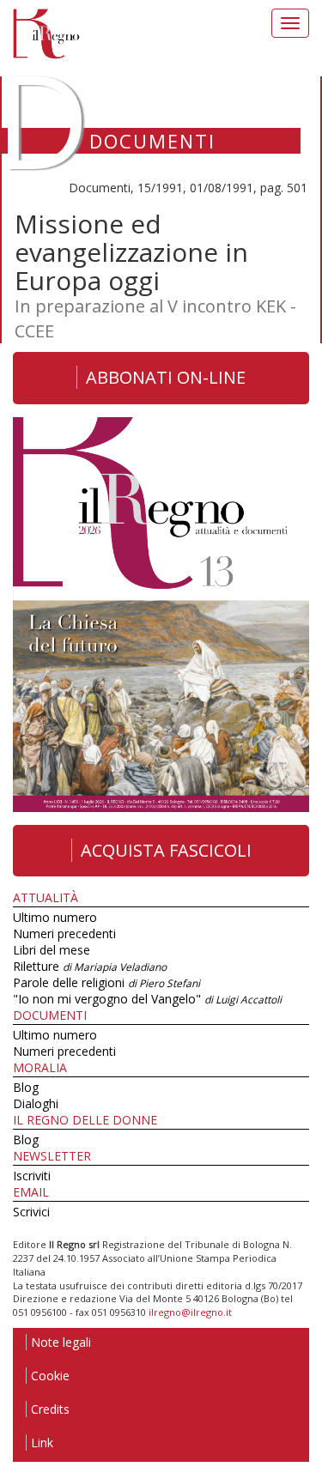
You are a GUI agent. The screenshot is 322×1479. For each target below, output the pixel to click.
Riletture (90, 966)
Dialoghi (35, 1103)
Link (42, 1442)
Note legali (61, 1342)
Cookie (50, 1375)
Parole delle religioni (106, 982)
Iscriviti (32, 1175)
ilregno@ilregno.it (190, 1312)
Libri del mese (51, 950)
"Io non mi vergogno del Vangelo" (147, 999)
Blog (26, 1087)
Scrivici (31, 1211)
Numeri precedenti (64, 933)
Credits (50, 1409)
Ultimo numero (55, 917)
